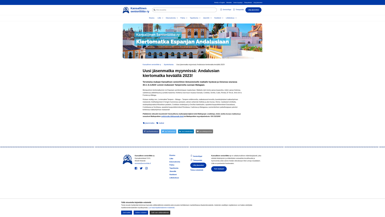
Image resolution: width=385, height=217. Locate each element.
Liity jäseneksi (257, 2)
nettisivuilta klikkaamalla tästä (172, 116)
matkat (161, 123)
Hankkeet (217, 18)
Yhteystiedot (248, 2)
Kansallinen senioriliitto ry (152, 64)
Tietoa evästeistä (196, 170)
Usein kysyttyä (237, 2)
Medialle (229, 2)
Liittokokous (230, 18)
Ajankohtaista (169, 64)
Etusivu (151, 18)
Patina (182, 18)
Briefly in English (219, 2)
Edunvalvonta (171, 18)
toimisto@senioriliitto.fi (143, 163)
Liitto (159, 18)
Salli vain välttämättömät (160, 212)
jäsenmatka (149, 123)
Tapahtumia (194, 18)
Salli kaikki (126, 212)
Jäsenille (206, 18)
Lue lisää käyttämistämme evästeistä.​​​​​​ (161, 207)
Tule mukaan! (219, 169)
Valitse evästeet (140, 212)
